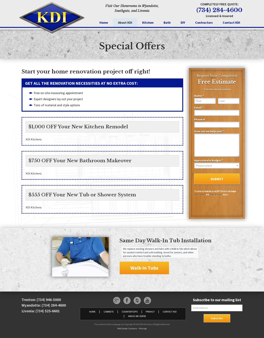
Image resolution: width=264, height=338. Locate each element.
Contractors (204, 22)
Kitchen (148, 22)
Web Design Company (127, 328)
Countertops (130, 311)
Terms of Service (215, 194)
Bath (167, 22)
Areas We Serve (137, 316)
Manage (143, 328)
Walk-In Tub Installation (179, 241)
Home (103, 22)
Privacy (150, 311)
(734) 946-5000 (48, 299)
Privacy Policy (199, 194)
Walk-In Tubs (144, 268)
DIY (183, 22)
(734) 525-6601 (47, 311)
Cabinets (109, 311)
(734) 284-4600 (219, 10)
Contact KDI (231, 22)
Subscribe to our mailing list (217, 299)
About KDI (125, 22)
